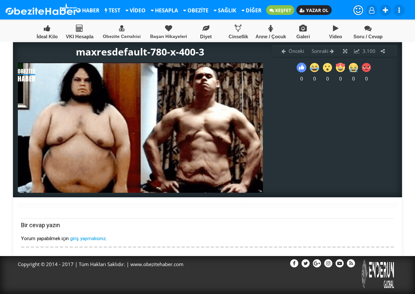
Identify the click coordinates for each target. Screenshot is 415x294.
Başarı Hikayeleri (168, 36)
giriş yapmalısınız (88, 238)
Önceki (295, 51)
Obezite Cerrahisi (122, 36)
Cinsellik (238, 36)
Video (335, 36)
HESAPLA (166, 10)
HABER (90, 10)
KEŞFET (282, 10)
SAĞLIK (226, 10)
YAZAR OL (316, 10)
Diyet (206, 36)
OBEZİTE (197, 10)
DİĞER (253, 10)
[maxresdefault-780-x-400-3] (140, 191)
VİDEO (137, 10)
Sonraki (321, 51)
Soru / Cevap (368, 36)
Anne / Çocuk (270, 36)
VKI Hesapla (79, 36)
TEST (113, 10)
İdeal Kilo (47, 36)
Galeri (303, 36)
